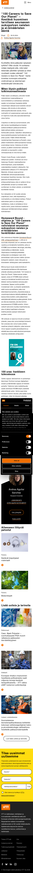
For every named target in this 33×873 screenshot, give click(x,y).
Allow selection (16, 466)
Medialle (4, 855)
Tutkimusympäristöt (7, 847)
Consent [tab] (6, 405)
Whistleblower (6, 858)
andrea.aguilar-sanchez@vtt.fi (16, 503)
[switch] (28, 441)
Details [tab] (16, 405)
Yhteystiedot (21, 851)
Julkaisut (4, 851)
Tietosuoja (20, 855)
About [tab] (27, 405)
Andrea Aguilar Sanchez (12, 38)
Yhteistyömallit (21, 847)
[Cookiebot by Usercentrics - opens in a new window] (23, 400)
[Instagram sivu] (15, 865)
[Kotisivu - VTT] (5, 2)
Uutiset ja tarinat (6, 843)
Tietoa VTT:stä (6, 839)
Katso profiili (16, 519)
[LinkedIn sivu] (11, 865)
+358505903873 (16, 500)
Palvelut (19, 843)
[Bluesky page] (6, 865)
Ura (18, 839)
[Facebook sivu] (2, 865)
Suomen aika (21, 858)
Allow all (16, 460)
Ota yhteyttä (16, 512)
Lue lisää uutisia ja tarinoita (16, 738)
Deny (16, 471)
